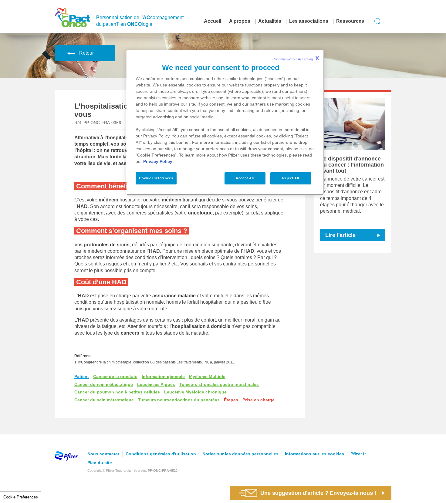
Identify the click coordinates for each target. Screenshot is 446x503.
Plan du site (99, 462)
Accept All (245, 178)
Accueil (212, 21)
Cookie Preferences (20, 497)
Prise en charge (258, 399)
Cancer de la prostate (115, 376)
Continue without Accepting (295, 58)
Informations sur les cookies (314, 453)
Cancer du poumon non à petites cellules (117, 392)
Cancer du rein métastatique (103, 384)
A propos (239, 21)
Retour (86, 53)
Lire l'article (340, 235)
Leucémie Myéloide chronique (195, 392)
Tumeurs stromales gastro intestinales (219, 384)
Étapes (231, 399)
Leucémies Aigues (156, 384)
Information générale (163, 376)
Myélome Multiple (207, 376)
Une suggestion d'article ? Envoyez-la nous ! (318, 493)
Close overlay (350, 289)
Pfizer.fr (358, 453)
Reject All (290, 178)
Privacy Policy (157, 161)
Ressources (350, 21)
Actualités (269, 21)
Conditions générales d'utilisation (161, 453)
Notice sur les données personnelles (240, 453)
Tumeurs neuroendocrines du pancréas (179, 399)
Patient (81, 376)
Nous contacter (103, 453)
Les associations (308, 21)
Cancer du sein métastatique (104, 399)
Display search (377, 21)
